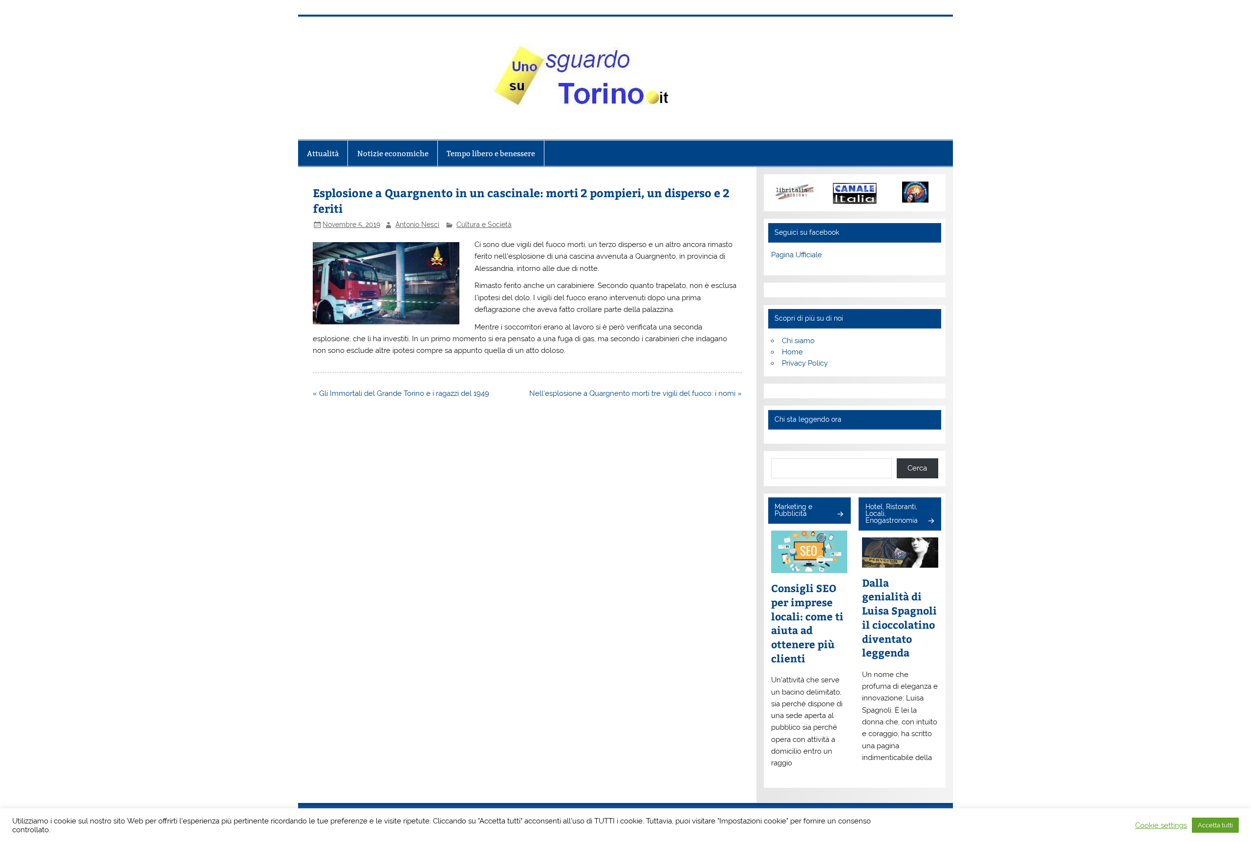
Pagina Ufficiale (796, 254)
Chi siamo (798, 340)
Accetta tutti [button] (1215, 825)
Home (792, 352)
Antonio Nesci (417, 224)
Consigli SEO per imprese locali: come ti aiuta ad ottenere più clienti (807, 623)
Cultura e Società (484, 224)
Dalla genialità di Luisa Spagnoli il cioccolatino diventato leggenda (899, 618)
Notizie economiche (393, 153)
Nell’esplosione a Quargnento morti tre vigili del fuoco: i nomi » (635, 393)
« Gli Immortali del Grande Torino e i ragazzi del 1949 (401, 393)
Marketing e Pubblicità (793, 510)
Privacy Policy (805, 363)
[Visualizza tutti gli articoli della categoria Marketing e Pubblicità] (840, 515)
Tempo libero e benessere (491, 153)
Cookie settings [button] (1161, 825)
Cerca (917, 468)
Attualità (323, 153)
